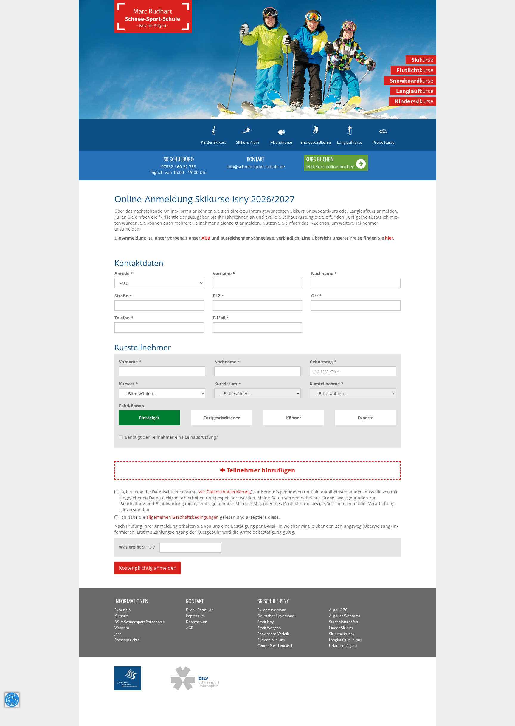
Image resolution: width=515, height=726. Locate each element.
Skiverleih (122, 609)
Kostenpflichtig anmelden (147, 568)
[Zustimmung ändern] (12, 700)
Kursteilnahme (326, 384)
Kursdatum (227, 384)
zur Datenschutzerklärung (225, 492)
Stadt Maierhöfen (343, 621)
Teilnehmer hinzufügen (260, 470)
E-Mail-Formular (199, 609)
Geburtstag (323, 361)
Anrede (123, 273)
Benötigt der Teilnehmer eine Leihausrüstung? (171, 437)
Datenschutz (196, 621)
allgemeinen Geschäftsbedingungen (182, 517)
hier (389, 238)
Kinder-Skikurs (341, 627)
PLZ (218, 296)
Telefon (123, 318)
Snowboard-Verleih (273, 633)
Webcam (121, 627)
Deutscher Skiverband (276, 615)
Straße (123, 296)
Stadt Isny (266, 621)
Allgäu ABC (338, 609)
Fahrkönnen (131, 406)
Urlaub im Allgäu (343, 645)
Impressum (195, 615)
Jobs (117, 633)
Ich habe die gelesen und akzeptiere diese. (200, 517)
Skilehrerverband (272, 609)
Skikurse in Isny (341, 633)
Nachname (324, 273)
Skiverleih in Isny (271, 639)
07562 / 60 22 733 (178, 169)
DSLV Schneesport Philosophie (139, 621)
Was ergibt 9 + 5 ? (137, 547)
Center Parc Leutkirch (275, 645)
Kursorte (121, 615)
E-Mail (221, 318)
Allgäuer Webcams (344, 615)
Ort (316, 296)
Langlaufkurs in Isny (345, 639)
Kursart (128, 384)
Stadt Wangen (269, 627)
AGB (205, 238)
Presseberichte (126, 639)
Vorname (224, 273)
